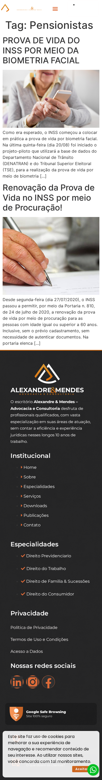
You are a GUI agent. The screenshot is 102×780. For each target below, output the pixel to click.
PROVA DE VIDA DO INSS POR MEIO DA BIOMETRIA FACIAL (41, 50)
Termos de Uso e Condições (39, 639)
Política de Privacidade (34, 627)
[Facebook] (48, 681)
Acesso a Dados (26, 651)
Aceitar (81, 769)
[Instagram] (32, 681)
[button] (55, 8)
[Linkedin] (17, 681)
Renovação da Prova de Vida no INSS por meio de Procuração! (49, 197)
